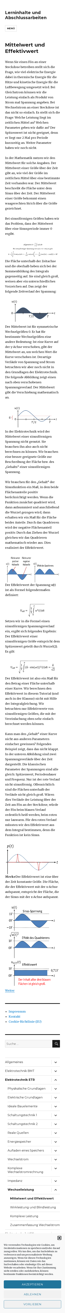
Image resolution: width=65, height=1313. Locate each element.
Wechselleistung (21, 1189)
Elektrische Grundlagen (25, 1097)
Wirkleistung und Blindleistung (33, 1207)
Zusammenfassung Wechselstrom (35, 1225)
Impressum (17, 1011)
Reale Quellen (18, 1133)
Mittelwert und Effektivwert (32, 1198)
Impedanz (15, 1181)
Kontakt (14, 1016)
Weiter (10, 990)
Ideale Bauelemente (23, 1106)
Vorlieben (32, 1304)
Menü (11, 28)
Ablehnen (32, 1294)
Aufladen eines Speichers (26, 1150)
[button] (59, 1238)
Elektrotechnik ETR (20, 1079)
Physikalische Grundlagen (27, 1088)
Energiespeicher (19, 1141)
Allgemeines (14, 1062)
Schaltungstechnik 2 (23, 1124)
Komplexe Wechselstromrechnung (25, 1170)
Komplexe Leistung (24, 1216)
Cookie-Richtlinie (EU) (25, 1021)
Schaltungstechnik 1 (22, 1115)
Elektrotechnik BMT (19, 1071)
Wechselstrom (18, 1159)
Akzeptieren (32, 1284)
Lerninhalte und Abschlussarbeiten (26, 15)
